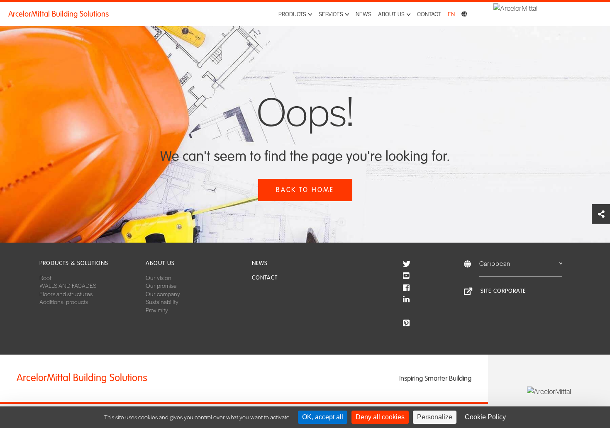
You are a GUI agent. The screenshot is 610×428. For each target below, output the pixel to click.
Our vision (158, 277)
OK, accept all (322, 417)
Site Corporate (503, 290)
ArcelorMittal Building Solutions (58, 14)
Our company (163, 293)
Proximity (157, 310)
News (363, 14)
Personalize (434, 417)
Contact (429, 14)
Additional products (63, 301)
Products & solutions (73, 263)
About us (160, 263)
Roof (45, 277)
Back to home (305, 190)
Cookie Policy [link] (485, 417)
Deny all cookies (380, 417)
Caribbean (494, 263)
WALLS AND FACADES (67, 285)
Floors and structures (66, 293)
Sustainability (162, 301)
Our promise (161, 285)
